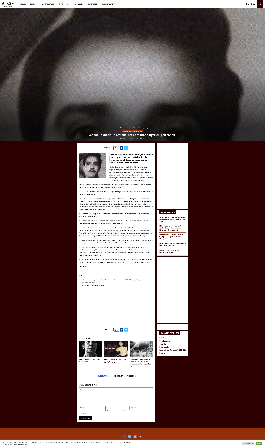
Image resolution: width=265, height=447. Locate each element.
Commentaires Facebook (125, 376)
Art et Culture (48, 4)
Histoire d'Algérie (165, 347)
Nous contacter (107, 4)
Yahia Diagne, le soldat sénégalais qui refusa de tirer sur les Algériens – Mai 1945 (172, 219)
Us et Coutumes (164, 341)
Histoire (33, 4)
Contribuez (92, 4)
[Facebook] (247, 4)
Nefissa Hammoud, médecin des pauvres (89, 360)
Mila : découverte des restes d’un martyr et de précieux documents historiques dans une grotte (170, 228)
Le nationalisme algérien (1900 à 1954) (132, 131)
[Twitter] (249, 4)
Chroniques (63, 4)
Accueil (23, 4)
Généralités (163, 344)
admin (124, 138)
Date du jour (163, 338)
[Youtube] (254, 4)
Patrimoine (78, 4)
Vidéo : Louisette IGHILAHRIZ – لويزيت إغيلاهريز (115, 360)
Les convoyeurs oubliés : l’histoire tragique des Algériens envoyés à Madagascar (171, 237)
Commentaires (102, 376)
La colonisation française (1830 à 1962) (172, 350)
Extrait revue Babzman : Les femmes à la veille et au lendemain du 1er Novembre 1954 (140, 362)
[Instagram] (252, 4)
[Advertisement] (116, 307)
